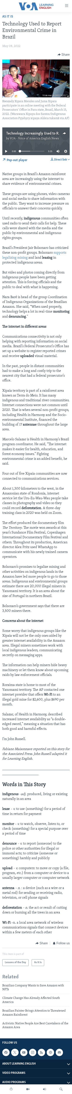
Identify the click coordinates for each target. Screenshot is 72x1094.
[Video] (28, 1089)
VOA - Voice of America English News (34, 138)
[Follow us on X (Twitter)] (14, 1052)
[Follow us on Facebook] (6, 1052)
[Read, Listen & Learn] (11, 1089)
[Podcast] (50, 1052)
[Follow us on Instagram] (32, 1052)
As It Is (7, 16)
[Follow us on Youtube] (23, 1052)
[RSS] (41, 1052)
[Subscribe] (59, 1052)
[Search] (61, 1089)
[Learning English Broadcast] (44, 1089)
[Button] (64, 54)
